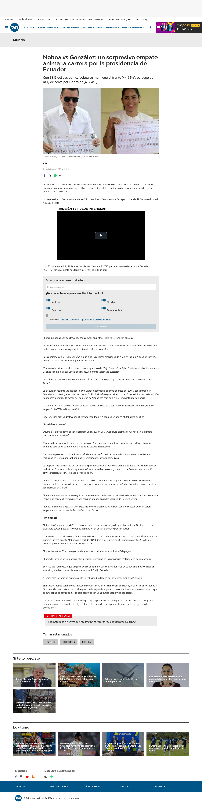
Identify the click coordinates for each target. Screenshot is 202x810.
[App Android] (52, 776)
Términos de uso (92, 786)
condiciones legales (69, 319)
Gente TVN (126, 27)
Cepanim (40, 19)
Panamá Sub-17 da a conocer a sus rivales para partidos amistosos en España (166, 748)
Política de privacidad (59, 786)
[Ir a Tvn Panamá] (14, 27)
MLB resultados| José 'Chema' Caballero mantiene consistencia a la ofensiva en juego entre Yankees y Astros (78, 747)
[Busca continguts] (150, 27)
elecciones (69, 642)
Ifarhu (49, 19)
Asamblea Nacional (96, 19)
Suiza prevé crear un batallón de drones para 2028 (121, 680)
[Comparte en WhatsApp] (55, 175)
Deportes (51, 27)
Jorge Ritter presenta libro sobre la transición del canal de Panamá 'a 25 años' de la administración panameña (123, 747)
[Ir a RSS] (34, 776)
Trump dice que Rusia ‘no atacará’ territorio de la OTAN (33, 680)
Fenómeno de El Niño (64, 19)
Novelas (101, 27)
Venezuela (80, 19)
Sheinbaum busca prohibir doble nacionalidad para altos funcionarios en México (167, 679)
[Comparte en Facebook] (44, 175)
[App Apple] (46, 776)
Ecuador (51, 642)
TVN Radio (65, 27)
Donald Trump (141, 19)
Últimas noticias (9, 19)
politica (86, 642)
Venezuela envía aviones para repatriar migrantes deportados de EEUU (92, 621)
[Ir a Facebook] (16, 776)
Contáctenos (159, 786)
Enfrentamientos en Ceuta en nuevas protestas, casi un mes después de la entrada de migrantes (34, 705)
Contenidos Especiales (81, 27)
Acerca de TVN (125, 786)
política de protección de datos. (96, 319)
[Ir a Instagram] (21, 776)
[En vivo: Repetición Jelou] (165, 27)
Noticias (28, 27)
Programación (139, 27)
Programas (111, 27)
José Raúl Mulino (26, 19)
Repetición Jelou (184, 29)
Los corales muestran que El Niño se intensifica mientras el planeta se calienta (78, 679)
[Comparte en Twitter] (50, 175)
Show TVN (41, 27)
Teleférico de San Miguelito (120, 19)
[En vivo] (179, 24)
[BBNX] (18, 798)
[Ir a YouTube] (28, 776)
